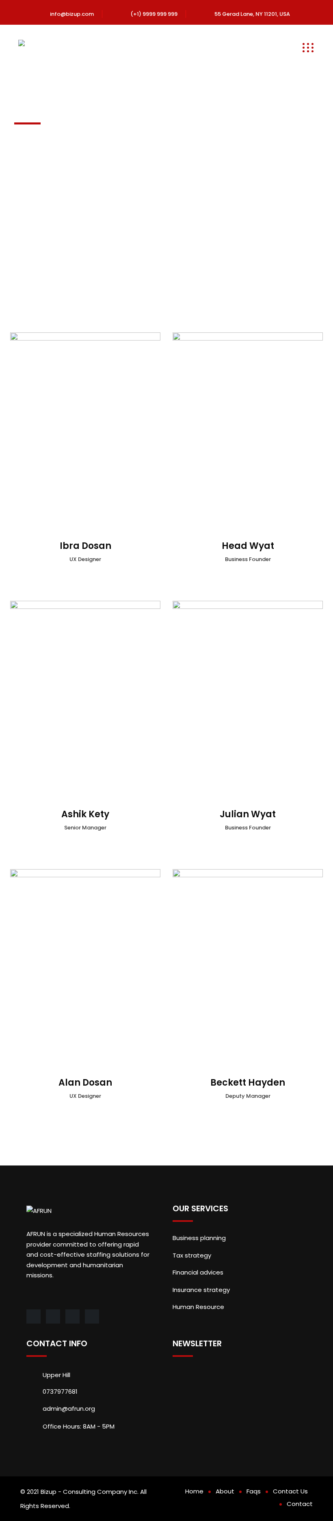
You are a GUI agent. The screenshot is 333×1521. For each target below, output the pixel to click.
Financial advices (198, 1272)
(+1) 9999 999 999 (153, 14)
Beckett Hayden (247, 1082)
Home (194, 1491)
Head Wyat (248, 546)
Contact (300, 1504)
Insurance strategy (201, 1289)
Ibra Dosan (85, 546)
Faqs (254, 1491)
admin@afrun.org (69, 1408)
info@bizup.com (72, 14)
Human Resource (198, 1306)
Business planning (199, 1238)
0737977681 (60, 1391)
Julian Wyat (248, 814)
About (225, 1491)
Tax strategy (192, 1255)
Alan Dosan (85, 1082)
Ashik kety (85, 814)
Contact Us (290, 1491)
